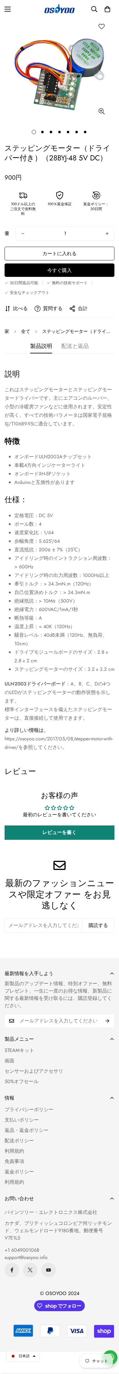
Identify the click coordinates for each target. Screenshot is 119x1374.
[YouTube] (48, 1270)
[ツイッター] (30, 1270)
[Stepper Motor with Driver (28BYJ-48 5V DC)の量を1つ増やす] (107, 233)
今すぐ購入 (59, 270)
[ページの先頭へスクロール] (108, 1342)
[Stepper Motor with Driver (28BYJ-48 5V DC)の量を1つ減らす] (23, 233)
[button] (107, 9)
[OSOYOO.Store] (59, 9)
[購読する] (107, 1021)
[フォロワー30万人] (12, 1270)
